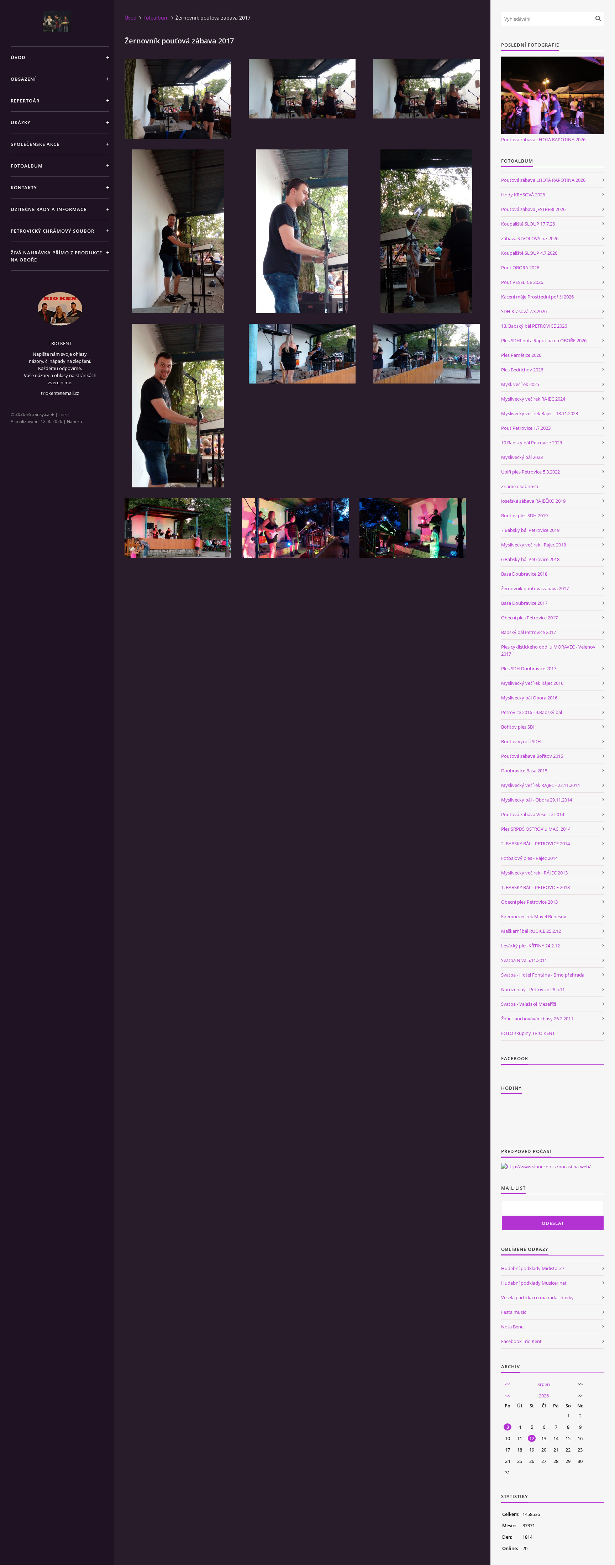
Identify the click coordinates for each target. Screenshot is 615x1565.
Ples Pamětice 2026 (521, 355)
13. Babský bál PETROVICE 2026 (534, 326)
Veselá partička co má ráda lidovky (537, 1297)
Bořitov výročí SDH (521, 741)
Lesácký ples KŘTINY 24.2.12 (530, 945)
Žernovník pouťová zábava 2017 (535, 588)
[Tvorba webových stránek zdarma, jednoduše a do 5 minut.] (52, 415)
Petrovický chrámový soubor (52, 231)
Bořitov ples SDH (519, 727)
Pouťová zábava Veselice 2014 (532, 814)
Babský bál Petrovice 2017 (528, 632)
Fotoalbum (27, 166)
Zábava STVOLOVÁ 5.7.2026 (529, 238)
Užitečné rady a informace (48, 209)
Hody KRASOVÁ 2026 (523, 194)
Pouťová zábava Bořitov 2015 (532, 756)
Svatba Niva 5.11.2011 (524, 960)
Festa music (513, 1312)
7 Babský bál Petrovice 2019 (530, 530)
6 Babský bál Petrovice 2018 (530, 559)
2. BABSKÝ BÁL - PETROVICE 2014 (535, 843)
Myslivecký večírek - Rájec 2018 (533, 544)
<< (507, 1384)
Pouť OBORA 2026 (520, 267)
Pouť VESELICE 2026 (522, 282)
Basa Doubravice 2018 (524, 574)
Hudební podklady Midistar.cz (532, 1268)
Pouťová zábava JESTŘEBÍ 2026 (533, 209)
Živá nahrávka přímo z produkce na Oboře (56, 256)
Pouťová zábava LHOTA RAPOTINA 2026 (543, 139)
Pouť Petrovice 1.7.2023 (526, 428)
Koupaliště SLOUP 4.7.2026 (529, 253)
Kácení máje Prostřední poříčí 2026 (537, 297)
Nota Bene (512, 1326)
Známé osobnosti (519, 486)
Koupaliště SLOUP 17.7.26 (528, 224)
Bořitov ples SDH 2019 (524, 515)
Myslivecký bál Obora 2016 (529, 697)
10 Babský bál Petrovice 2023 (531, 442)
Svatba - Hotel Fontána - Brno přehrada (542, 975)
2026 (544, 1395)
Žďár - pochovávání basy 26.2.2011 (537, 1018)
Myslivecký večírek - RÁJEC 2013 (534, 872)
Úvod (18, 57)
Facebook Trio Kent (521, 1341)
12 (531, 1438)
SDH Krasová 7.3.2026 (524, 311)
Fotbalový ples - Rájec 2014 (529, 858)
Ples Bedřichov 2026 (522, 369)
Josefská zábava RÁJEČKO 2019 (533, 501)
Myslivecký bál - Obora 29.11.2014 (536, 800)
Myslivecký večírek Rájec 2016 (532, 683)
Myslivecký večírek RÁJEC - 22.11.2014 (540, 785)
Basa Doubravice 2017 (524, 603)
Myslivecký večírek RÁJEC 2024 (533, 399)
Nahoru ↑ (76, 421)
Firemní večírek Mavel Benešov (533, 916)
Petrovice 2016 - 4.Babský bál (531, 712)
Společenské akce (35, 144)
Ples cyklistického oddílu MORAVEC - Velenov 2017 (548, 650)
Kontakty (24, 187)
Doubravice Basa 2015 (524, 770)
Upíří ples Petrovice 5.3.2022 (530, 472)
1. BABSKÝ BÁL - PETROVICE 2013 (535, 887)
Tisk (63, 414)
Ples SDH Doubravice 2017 (528, 668)
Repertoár (25, 100)
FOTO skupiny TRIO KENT (528, 1033)
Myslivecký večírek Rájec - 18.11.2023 (539, 413)
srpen (544, 1384)
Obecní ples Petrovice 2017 (529, 617)
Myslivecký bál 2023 (522, 457)
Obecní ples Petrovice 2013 (529, 902)
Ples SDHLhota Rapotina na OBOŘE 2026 (544, 340)
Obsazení (23, 79)
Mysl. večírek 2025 (520, 384)
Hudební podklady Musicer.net (534, 1283)
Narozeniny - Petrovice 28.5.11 (533, 989)
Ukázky (21, 122)
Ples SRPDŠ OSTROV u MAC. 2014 (536, 829)
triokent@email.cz (60, 393)
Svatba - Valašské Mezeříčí (528, 1004)
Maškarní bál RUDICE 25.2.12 (531, 931)
